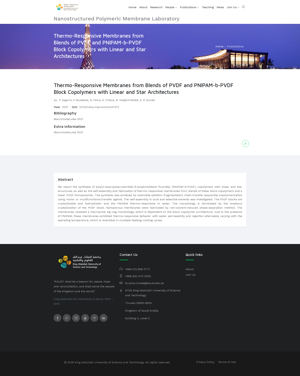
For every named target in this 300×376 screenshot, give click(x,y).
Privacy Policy (205, 362)
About (143, 7)
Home (132, 7)
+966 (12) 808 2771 (137, 269)
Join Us (232, 7)
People (170, 7)
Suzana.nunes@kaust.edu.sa (144, 283)
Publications (188, 7)
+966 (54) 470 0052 (138, 276)
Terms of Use (227, 362)
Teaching (208, 7)
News (220, 7)
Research (156, 7)
